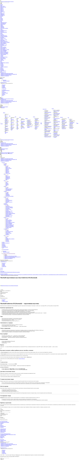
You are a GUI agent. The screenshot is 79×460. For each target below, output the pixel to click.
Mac (6, 175)
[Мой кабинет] (0, 147)
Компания (2, 427)
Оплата (3, 300)
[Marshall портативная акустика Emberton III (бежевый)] (9, 285)
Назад (6, 163)
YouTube (3, 86)
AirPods (8, 272)
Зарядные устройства (3, 274)
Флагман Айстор (3, 429)
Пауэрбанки (9, 274)
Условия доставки (5, 301)
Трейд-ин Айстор (3, 431)
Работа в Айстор (3, 430)
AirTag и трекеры (48, 274)
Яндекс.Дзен (4, 88)
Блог (1, 424)
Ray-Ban (12, 272)
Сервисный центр (3, 428)
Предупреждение (3, 426)
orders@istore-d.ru (3, 82)
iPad (6, 182)
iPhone (7, 166)
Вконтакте (3, 84)
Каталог (5, 164)
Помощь (1, 437)
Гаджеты (7, 230)
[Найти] (1, 3)
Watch (6, 272)
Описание (3, 299)
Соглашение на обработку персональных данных (8, 434)
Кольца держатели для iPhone (41, 274)
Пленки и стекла (13, 274)
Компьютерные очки (54, 274)
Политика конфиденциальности (5, 433)
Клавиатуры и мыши (22, 274)
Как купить (2, 436)
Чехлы (7, 219)
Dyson (7, 198)
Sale (6, 237)
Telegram (3, 85)
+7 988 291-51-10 (3, 72)
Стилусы (17, 274)
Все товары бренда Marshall (4, 422)
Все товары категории (3, 421)
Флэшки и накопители (32, 274)
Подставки (59, 274)
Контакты (1, 425)
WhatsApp (3, 87)
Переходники (27, 274)
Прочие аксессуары (64, 274)
